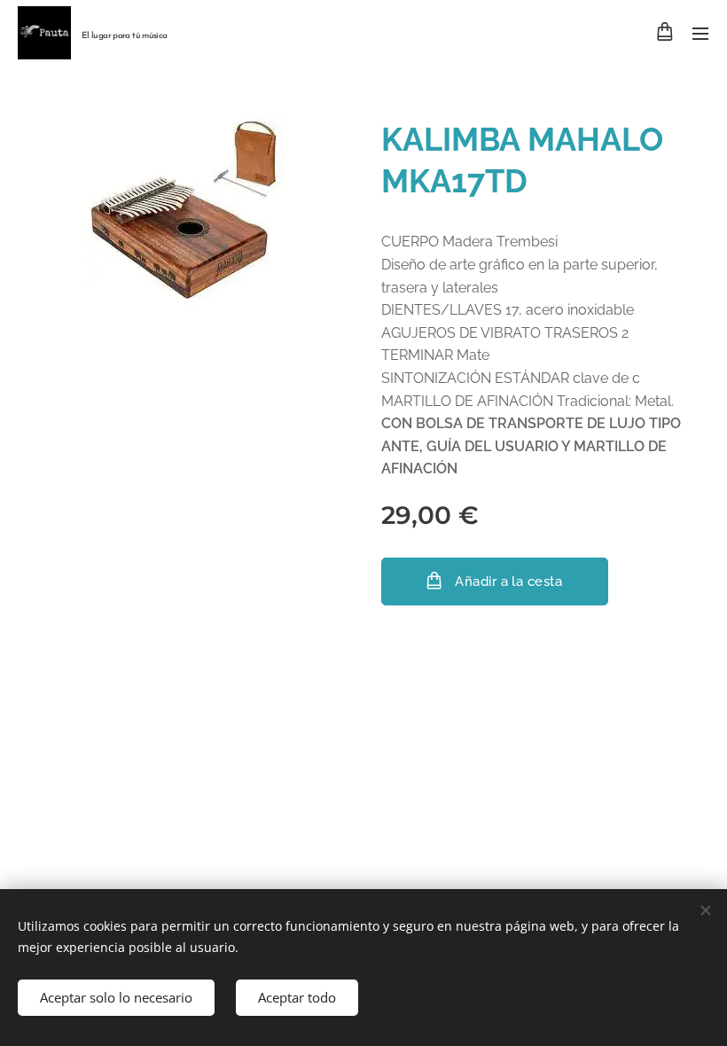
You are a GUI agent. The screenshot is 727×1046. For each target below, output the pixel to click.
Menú (700, 33)
